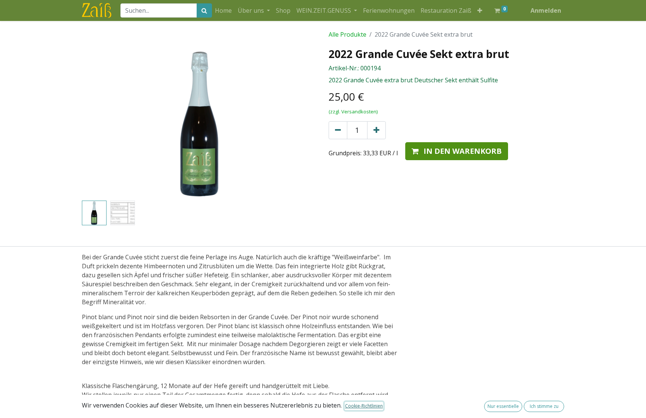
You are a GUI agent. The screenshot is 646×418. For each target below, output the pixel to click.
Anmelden (545, 10)
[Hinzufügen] (376, 130)
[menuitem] (223, 10)
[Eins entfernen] (338, 130)
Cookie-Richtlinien (364, 406)
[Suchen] (204, 10)
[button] (479, 10)
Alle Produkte (347, 34)
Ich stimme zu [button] (544, 406)
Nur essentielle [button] (503, 406)
